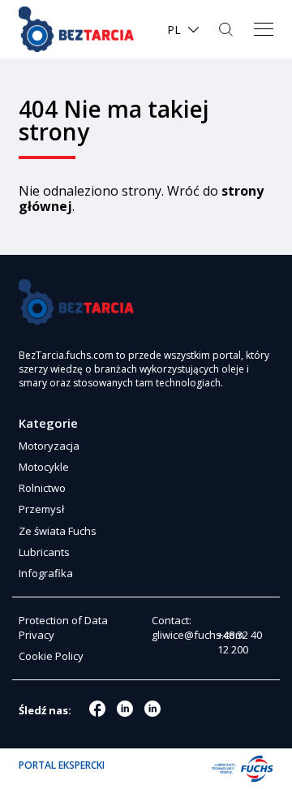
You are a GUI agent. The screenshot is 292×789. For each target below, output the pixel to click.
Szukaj (227, 29)
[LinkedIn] (152, 708)
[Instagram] (125, 708)
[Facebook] (97, 708)
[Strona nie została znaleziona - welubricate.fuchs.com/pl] (76, 29)
